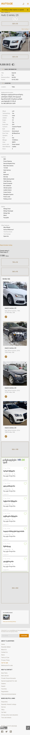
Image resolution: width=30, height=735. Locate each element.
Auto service (5, 675)
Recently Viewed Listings (8, 704)
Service (3, 707)
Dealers (3, 683)
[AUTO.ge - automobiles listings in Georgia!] (7, 4)
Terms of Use (5, 657)
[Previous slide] (1, 41)
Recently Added (5, 647)
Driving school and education (9, 715)
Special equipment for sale (9, 681)
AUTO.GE (14, 726)
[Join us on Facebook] (2, 732)
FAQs (2, 709)
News (3, 655)
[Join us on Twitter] (7, 732)
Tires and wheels (6, 717)
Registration (4, 691)
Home (3, 644)
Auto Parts (4, 673)
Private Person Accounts (8, 678)
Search (3, 686)
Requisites (4, 702)
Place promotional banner (8, 694)
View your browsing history (9, 621)
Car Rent (3, 712)
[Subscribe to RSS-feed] (11, 732)
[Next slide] (29, 41)
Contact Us (4, 652)
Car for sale (4, 663)
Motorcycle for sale (7, 665)
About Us (4, 649)
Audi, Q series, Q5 (10, 308)
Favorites (4, 689)
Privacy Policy (5, 660)
